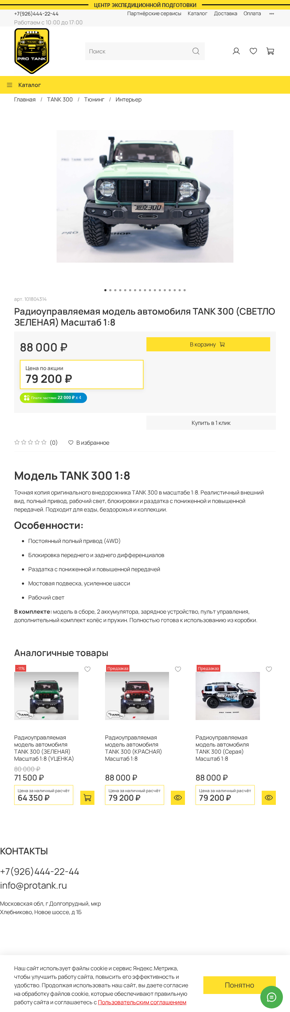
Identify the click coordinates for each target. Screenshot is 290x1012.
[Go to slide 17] (185, 290)
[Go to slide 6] (130, 290)
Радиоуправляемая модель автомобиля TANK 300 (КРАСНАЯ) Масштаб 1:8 (133, 747)
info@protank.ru (33, 885)
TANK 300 (60, 99)
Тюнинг (94, 99)
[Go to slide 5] (125, 290)
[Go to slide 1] (105, 290)
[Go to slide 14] (170, 290)
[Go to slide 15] (175, 290)
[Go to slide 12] (160, 290)
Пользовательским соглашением (142, 1002)
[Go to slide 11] (155, 290)
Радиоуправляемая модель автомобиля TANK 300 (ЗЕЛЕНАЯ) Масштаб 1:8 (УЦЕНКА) (44, 747)
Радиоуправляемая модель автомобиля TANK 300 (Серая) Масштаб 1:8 (222, 747)
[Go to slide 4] (120, 290)
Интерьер (128, 99)
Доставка (225, 13)
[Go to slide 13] (165, 290)
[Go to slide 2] (110, 290)
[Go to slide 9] (145, 290)
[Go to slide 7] (135, 290)
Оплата (252, 13)
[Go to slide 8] (140, 290)
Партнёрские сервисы (154, 13)
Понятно (239, 985)
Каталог (198, 13)
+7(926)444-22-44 (36, 13)
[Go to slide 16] (180, 290)
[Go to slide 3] (115, 290)
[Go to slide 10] (150, 290)
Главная (25, 99)
